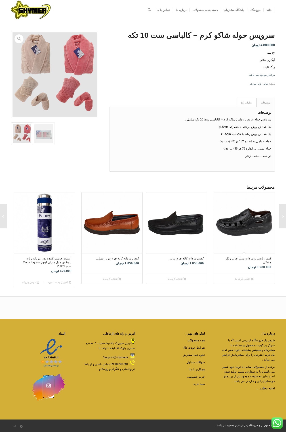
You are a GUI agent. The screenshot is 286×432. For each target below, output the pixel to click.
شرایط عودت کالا (194, 347)
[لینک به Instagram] (21, 426)
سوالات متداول (196, 362)
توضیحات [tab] (265, 102)
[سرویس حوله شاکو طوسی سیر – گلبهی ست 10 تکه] (282, 216)
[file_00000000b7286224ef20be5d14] (31, 10)
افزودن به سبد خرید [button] (58, 282)
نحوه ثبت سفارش (194, 354)
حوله (265, 83)
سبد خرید (199, 384)
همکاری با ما (197, 369)
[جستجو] (149, 10)
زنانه (260, 83)
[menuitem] (269, 10)
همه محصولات (196, 340)
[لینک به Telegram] (14, 426)
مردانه (253, 83)
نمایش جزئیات (29, 282)
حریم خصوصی (196, 376)
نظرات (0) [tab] (246, 102)
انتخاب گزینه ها (243, 279)
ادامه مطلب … (265, 388)
